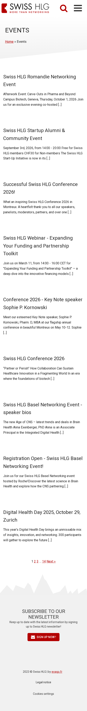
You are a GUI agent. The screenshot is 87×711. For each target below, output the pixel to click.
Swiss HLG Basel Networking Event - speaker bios (42, 408)
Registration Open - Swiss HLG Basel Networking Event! (43, 462)
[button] (43, 637)
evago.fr (57, 671)
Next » (51, 561)
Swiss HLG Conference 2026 (33, 358)
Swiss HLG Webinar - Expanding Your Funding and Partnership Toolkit (38, 245)
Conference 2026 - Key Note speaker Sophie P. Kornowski (43, 303)
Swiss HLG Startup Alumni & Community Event (34, 134)
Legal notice (43, 682)
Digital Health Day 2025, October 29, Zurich (41, 516)
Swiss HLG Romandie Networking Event (39, 80)
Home (9, 42)
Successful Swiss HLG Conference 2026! (40, 188)
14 (44, 561)
